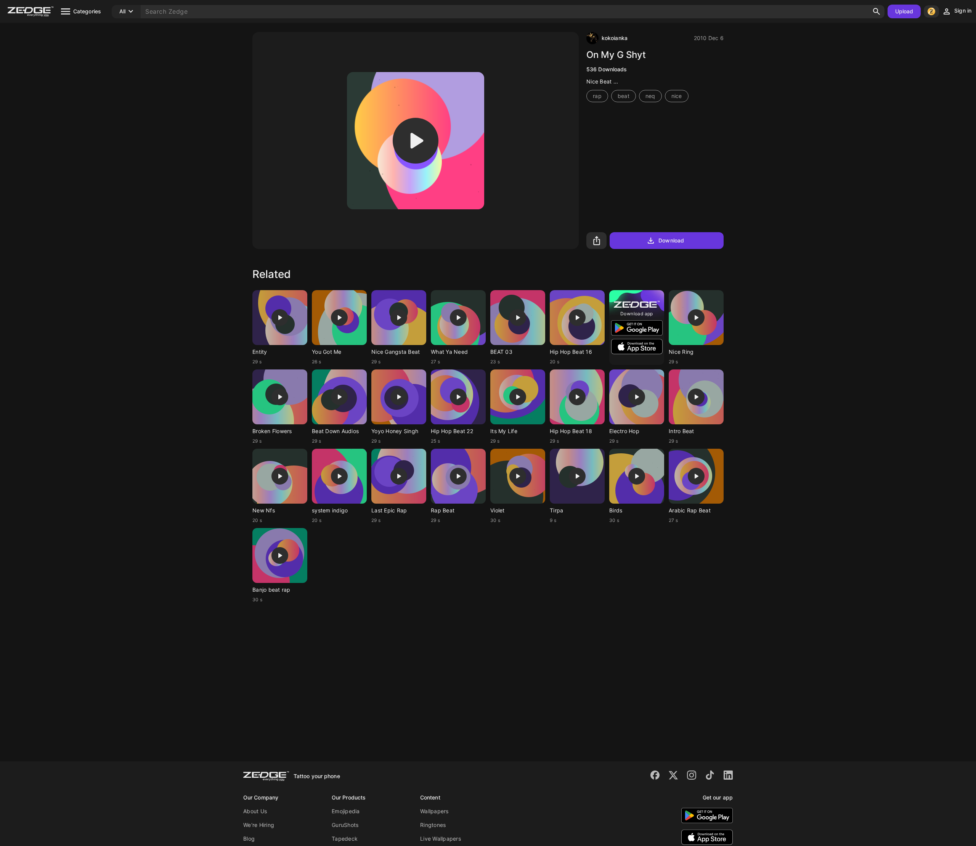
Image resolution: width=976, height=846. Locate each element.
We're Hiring (258, 825)
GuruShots (345, 825)
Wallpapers (434, 811)
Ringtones (433, 825)
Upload (904, 11)
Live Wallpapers (440, 838)
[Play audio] (415, 141)
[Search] (876, 11)
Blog (249, 838)
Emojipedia (346, 811)
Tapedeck (345, 838)
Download (671, 240)
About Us (255, 811)
